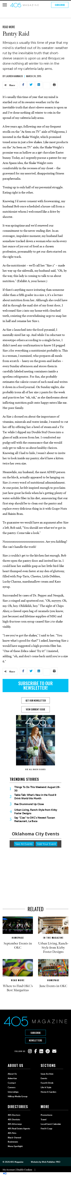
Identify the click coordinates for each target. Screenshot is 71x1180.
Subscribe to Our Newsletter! (35, 685)
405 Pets (12, 1133)
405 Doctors (14, 1115)
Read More (9, 27)
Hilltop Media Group (17, 1096)
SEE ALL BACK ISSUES (35, 769)
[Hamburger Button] (5, 5)
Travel (43, 1119)
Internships (13, 1092)
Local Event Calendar (51, 1124)
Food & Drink (47, 1083)
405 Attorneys (15, 1124)
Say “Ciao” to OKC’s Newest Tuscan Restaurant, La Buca (34, 819)
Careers (11, 1087)
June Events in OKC (53, 986)
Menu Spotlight (15, 1146)
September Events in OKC (18, 945)
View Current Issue (35, 709)
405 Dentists (14, 1119)
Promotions (46, 1115)
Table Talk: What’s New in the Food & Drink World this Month (35, 796)
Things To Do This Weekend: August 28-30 (37, 789)
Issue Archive (47, 1074)
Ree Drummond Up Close (29, 804)
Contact (12, 1083)
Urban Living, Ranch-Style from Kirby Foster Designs (35, 811)
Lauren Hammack (14, 76)
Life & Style (46, 1087)
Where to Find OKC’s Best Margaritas (18, 988)
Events (44, 1078)
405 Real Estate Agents (19, 1128)
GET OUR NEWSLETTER (36, 700)
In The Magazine (53, 937)
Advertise (12, 1078)
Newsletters (35, 1040)
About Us (12, 1074)
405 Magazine (16, 1162)
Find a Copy (46, 1128)
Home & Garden (48, 1092)
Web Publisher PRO (51, 1162)
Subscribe (60, 5)
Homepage (18, 937)
